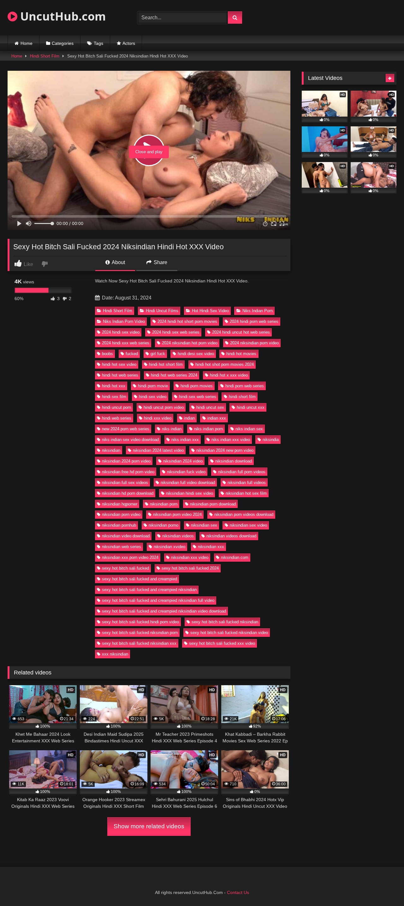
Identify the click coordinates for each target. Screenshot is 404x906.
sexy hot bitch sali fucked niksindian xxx (139, 643)
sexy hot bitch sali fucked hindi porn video (140, 621)
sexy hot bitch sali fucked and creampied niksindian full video (158, 600)
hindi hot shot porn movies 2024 (224, 364)
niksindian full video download (188, 482)
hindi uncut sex (210, 407)
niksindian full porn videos (241, 471)
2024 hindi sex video (121, 332)
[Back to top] (384, 887)
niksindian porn (163, 504)
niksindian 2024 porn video (126, 461)
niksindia (271, 439)
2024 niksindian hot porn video (189, 343)
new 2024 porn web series (125, 428)
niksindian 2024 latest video (158, 450)
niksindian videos (178, 536)
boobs (107, 353)
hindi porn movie (153, 386)
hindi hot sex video (119, 364)
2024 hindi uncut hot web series (241, 332)
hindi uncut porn (116, 407)
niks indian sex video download (130, 439)
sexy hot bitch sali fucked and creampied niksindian (149, 589)
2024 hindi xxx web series (125, 343)
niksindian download (233, 461)
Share (159, 262)
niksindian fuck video (186, 471)
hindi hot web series (120, 375)
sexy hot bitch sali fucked (125, 568)
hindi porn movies (197, 386)
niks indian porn (208, 428)
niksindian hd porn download (127, 493)
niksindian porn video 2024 (177, 514)
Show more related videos (149, 826)
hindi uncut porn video (164, 407)
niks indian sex (249, 428)
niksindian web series (121, 546)
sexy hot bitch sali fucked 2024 (190, 568)
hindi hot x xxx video (229, 375)
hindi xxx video (157, 418)
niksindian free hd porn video (128, 471)
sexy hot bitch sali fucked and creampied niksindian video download (164, 611)
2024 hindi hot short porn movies (187, 321)
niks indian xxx (185, 439)
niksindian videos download (231, 536)
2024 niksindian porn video (254, 343)
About (118, 262)
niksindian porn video (121, 514)
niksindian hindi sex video (189, 493)
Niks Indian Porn (257, 310)
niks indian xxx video (230, 439)
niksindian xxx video (189, 557)
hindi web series (116, 418)
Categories (63, 43)
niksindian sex (204, 525)
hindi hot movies (241, 353)
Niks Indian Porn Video (124, 321)
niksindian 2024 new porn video (224, 450)
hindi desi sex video (196, 353)
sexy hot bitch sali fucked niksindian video (229, 632)
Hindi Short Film (44, 56)
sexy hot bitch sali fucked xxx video (222, 643)
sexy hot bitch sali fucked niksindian (225, 621)
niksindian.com (234, 557)
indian (189, 418)
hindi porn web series (244, 386)
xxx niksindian (115, 654)
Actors (128, 43)
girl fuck (158, 353)
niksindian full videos (247, 482)
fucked (132, 353)
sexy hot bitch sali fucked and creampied (139, 579)
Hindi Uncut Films (162, 310)
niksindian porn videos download (243, 514)
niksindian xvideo (169, 546)
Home (27, 43)
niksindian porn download (213, 504)
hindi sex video (152, 396)
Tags (98, 43)
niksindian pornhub (119, 525)
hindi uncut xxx (250, 407)
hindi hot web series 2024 (174, 375)
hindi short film (242, 396)
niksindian (111, 450)
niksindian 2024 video (183, 461)
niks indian (171, 428)
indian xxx (216, 418)
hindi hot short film (166, 364)
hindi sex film (114, 396)
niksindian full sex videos (125, 482)
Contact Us (238, 892)
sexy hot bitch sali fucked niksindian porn (140, 632)
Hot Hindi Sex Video (210, 310)
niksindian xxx (211, 546)
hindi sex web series (197, 396)
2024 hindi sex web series (175, 332)
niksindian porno (163, 525)
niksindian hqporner (119, 504)
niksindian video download (126, 536)
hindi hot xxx (113, 386)
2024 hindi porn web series (254, 321)
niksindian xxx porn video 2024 (130, 557)
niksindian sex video (248, 525)
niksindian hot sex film (246, 493)
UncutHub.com (61, 16)
